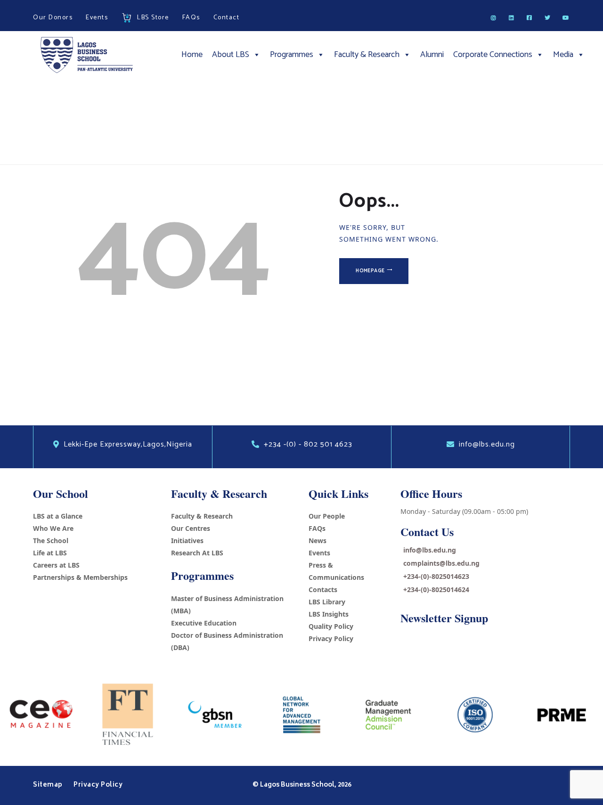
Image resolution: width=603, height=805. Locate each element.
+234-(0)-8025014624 (436, 589)
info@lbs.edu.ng (429, 549)
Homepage (370, 271)
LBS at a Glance (57, 516)
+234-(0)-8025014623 (436, 576)
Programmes (291, 55)
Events (319, 552)
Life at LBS (50, 552)
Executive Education (203, 622)
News (317, 540)
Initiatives (187, 540)
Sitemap (48, 785)
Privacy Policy (331, 638)
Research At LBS (197, 552)
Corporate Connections (492, 55)
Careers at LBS (56, 565)
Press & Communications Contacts (336, 577)
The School (50, 540)
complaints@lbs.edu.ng (441, 563)
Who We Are (53, 528)
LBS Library (327, 601)
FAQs (317, 528)
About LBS (230, 55)
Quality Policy (331, 626)
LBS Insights (329, 614)
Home (192, 55)
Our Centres (190, 528)
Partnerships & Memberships (80, 577)
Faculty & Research (366, 55)
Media (563, 55)
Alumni (432, 55)
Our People (327, 516)
